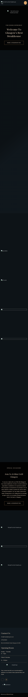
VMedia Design (9, 694)
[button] (25, 3)
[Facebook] (2, 679)
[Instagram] (6, 679)
